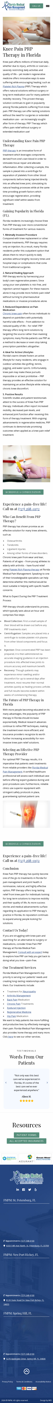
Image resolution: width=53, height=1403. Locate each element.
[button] (6, 1082)
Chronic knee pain (12, 313)
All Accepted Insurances (27, 1141)
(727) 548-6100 (27, 1241)
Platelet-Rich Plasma (13, 86)
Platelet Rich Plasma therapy (24, 569)
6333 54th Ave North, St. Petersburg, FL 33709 (27, 1245)
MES (50, 1400)
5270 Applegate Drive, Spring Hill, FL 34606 (26, 1358)
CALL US (36, 6)
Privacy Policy (7, 1381)
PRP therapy (9, 150)
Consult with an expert (30, 952)
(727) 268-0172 (29, 508)
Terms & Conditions (24, 1381)
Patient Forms (26, 1135)
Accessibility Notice (43, 1381)
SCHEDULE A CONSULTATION (23, 492)
